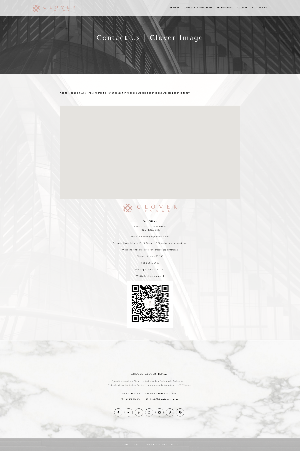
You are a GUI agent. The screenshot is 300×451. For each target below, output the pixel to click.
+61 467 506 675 (132, 399)
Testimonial (225, 8)
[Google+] (139, 412)
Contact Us (259, 8)
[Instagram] (159, 412)
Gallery (243, 8)
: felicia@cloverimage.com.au (163, 399)
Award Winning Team (198, 8)
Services (174, 8)
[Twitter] (128, 412)
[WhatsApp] (149, 412)
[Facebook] (118, 412)
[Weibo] (170, 412)
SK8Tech (174, 444)
